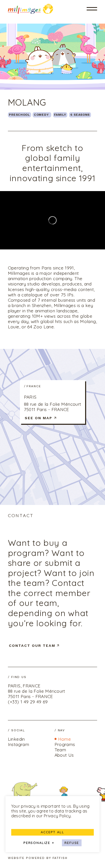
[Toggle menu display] (92, 9)
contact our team (32, 645)
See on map (38, 418)
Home (64, 739)
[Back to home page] (30, 8)
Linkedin (16, 739)
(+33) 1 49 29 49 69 (28, 701)
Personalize (38, 843)
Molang (27, 102)
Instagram (18, 744)
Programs (65, 744)
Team (60, 749)
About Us (64, 755)
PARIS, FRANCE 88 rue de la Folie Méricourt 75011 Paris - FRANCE (36, 691)
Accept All (52, 832)
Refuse (71, 843)
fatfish (60, 858)
